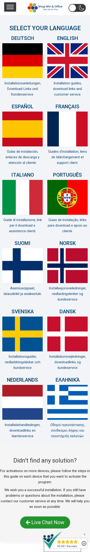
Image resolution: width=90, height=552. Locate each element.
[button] (77, 8)
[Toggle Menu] (10, 7)
